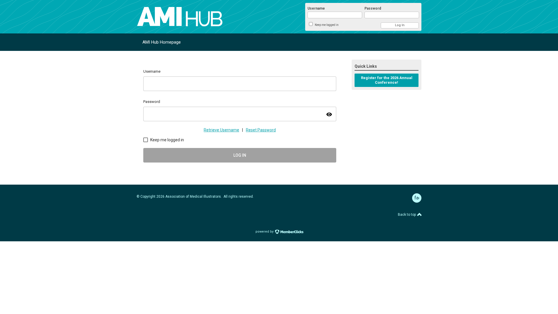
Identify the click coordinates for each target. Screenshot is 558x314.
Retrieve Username (221, 130)
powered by (264, 231)
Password (372, 8)
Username (316, 8)
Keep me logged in (327, 24)
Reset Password (261, 130)
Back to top (407, 215)
